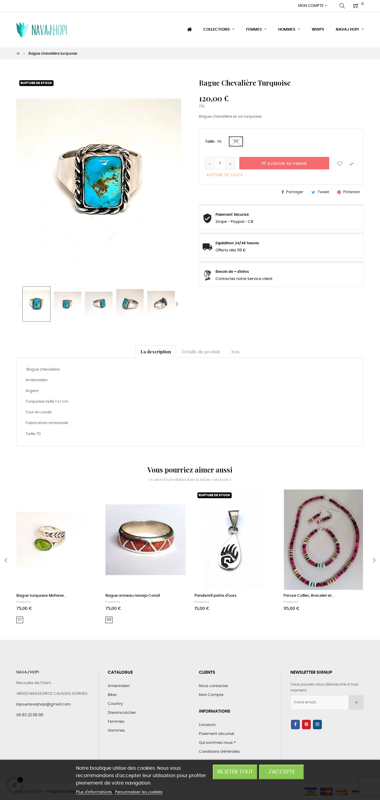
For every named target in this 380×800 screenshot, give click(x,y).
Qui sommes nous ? (217, 743)
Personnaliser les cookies (138, 792)
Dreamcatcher (122, 713)
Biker (112, 695)
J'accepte (281, 772)
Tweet (323, 192)
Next (177, 304)
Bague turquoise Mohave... (41, 596)
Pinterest (351, 192)
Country (115, 704)
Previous (21, 304)
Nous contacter (213, 686)
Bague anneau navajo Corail (132, 596)
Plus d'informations (94, 792)
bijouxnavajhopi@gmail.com (43, 704)
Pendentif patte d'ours (215, 596)
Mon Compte (211, 695)
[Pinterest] (306, 724)
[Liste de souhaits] (340, 163)
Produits (23, 602)
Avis (235, 351)
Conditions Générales (219, 752)
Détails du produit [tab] (201, 351)
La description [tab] (155, 351)
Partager (294, 192)
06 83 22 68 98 (29, 715)
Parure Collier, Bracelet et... (309, 596)
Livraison (207, 725)
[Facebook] (295, 724)
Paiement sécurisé (216, 734)
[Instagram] (317, 724)
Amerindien (119, 686)
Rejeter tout (235, 772)
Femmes (116, 722)
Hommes (116, 731)
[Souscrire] (356, 702)
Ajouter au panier (286, 164)
